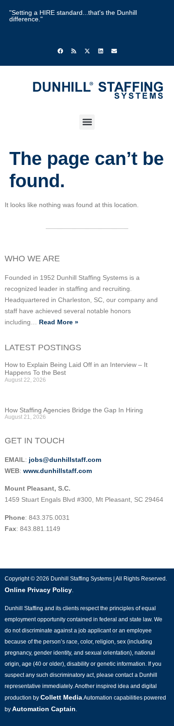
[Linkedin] (100, 51)
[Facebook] (60, 51)
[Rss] (73, 51)
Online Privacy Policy (38, 589)
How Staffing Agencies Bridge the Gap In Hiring (74, 410)
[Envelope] (114, 51)
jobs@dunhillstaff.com (65, 459)
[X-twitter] (87, 51)
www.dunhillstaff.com (57, 470)
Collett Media (61, 697)
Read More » (58, 322)
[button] (87, 122)
